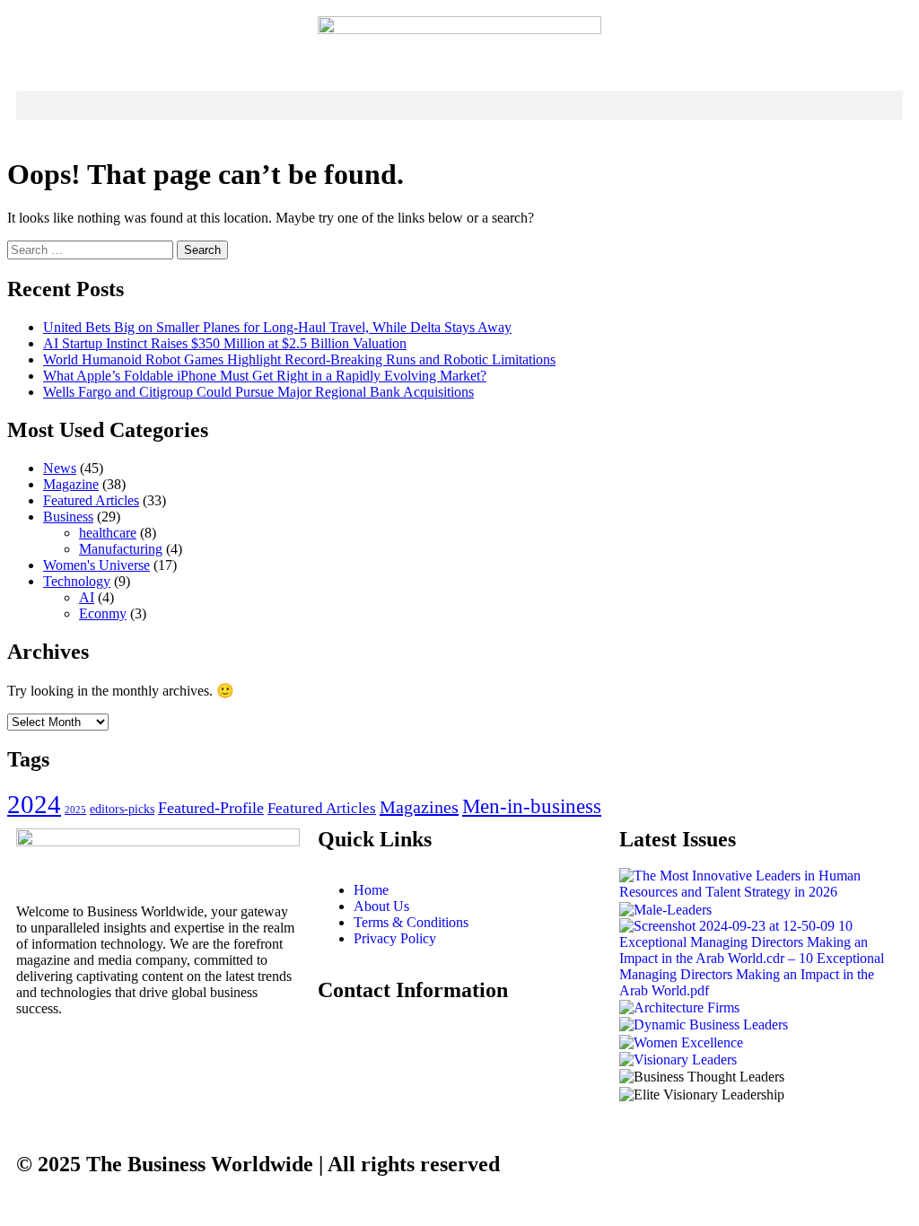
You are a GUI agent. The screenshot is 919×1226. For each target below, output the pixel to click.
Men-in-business (531, 806)
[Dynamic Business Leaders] (703, 1023)
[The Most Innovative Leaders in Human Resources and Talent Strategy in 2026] (761, 882)
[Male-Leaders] (665, 907)
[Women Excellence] (681, 1040)
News (59, 468)
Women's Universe (96, 565)
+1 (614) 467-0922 (371, 1060)
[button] (459, 105)
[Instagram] (87, 1057)
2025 (75, 810)
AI (86, 597)
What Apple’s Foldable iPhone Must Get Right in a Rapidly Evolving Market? (264, 375)
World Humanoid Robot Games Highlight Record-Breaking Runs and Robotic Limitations (299, 359)
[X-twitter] (135, 1057)
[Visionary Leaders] (678, 1058)
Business (68, 516)
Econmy (103, 613)
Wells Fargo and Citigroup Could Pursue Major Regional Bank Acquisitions (258, 391)
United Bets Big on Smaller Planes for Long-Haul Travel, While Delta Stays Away (277, 327)
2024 (34, 804)
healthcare (107, 532)
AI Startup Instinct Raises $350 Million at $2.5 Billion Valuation (225, 343)
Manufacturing (120, 548)
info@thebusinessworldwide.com (412, 1026)
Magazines (419, 807)
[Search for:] (92, 249)
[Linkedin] (184, 1057)
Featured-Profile (211, 808)
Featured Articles (91, 500)
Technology (76, 581)
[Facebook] (38, 1057)
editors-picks (122, 809)
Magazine (71, 484)
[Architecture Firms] (679, 1006)
